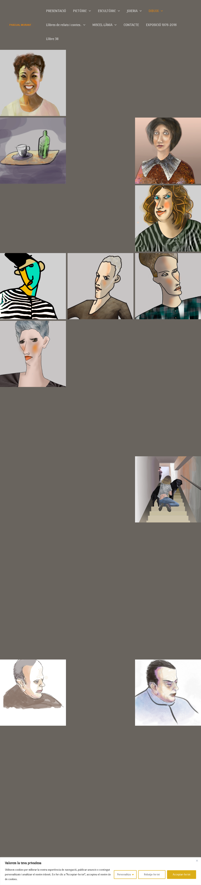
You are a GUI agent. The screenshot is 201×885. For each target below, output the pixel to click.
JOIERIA (132, 11)
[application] (89, 11)
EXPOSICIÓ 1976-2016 (161, 25)
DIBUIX (154, 11)
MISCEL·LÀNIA (102, 25)
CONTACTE (131, 25)
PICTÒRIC (80, 11)
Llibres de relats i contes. (63, 25)
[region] (100, 871)
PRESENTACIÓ (56, 11)
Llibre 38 (52, 39)
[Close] (197, 860)
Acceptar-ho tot (181, 874)
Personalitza (124, 874)
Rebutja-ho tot (152, 874)
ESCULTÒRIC (107, 11)
